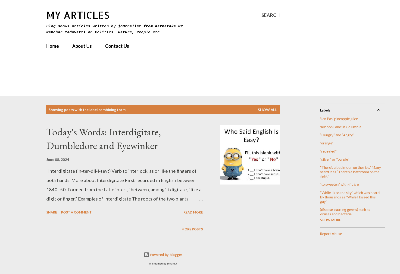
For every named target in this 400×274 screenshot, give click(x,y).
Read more (193, 212)
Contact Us (117, 46)
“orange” (326, 143)
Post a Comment (76, 212)
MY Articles (77, 15)
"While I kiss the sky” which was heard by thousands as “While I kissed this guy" (350, 197)
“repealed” (328, 151)
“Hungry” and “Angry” (337, 135)
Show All (267, 109)
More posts (192, 229)
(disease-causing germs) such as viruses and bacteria (345, 211)
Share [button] (51, 212)
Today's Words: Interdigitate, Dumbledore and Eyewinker (103, 138)
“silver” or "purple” (334, 159)
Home (52, 46)
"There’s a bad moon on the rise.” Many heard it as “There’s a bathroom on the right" (350, 171)
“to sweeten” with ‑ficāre (339, 184)
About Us (82, 46)
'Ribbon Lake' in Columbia (340, 126)
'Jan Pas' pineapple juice (339, 118)
